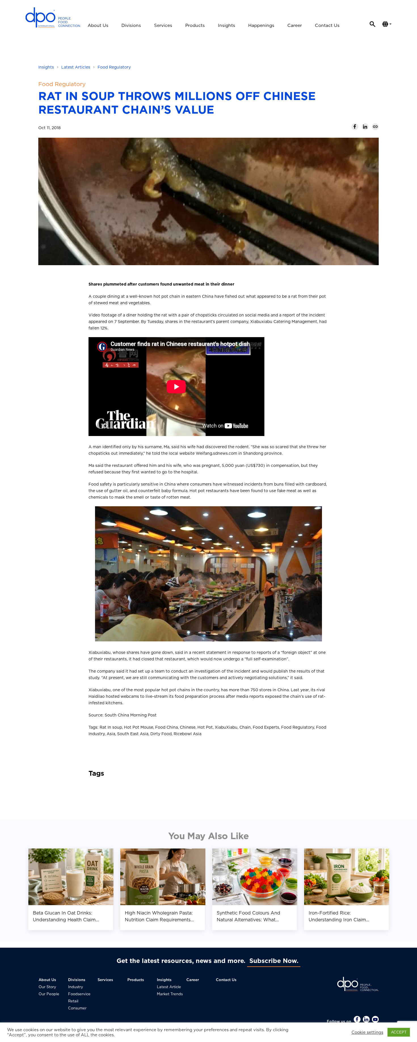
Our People (49, 994)
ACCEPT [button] (399, 1032)
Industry (75, 987)
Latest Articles (75, 67)
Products (195, 25)
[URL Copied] (375, 126)
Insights (226, 25)
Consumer (77, 1008)
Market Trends (170, 994)
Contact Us (327, 25)
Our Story (47, 987)
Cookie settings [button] (367, 1032)
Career (294, 25)
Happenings (261, 25)
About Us (98, 25)
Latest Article (169, 987)
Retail (73, 1001)
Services (163, 25)
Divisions (131, 25)
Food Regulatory (114, 67)
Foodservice (79, 994)
